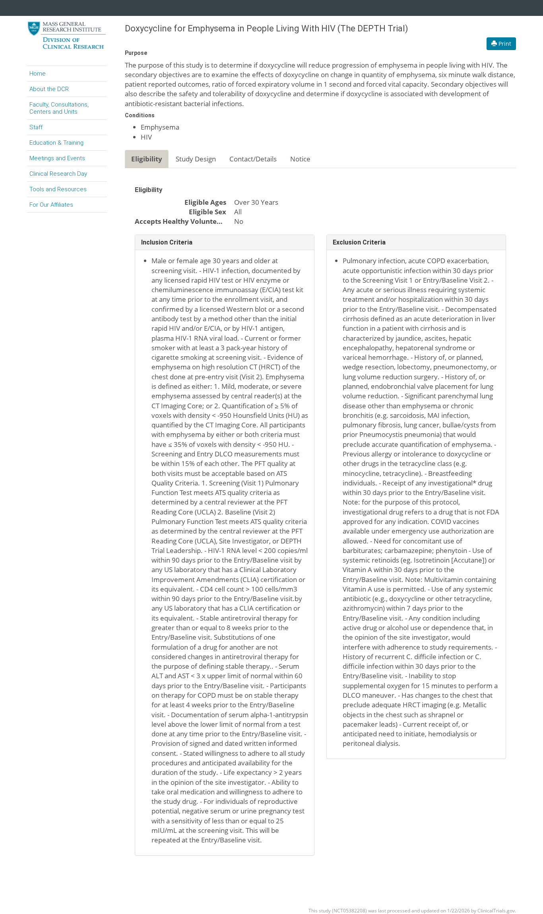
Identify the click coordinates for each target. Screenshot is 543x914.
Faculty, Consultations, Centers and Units (59, 108)
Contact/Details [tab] (253, 158)
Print (504, 43)
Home (37, 73)
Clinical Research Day (58, 173)
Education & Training (56, 142)
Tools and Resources (58, 189)
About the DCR (49, 89)
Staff (36, 127)
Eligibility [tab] (146, 158)
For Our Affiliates (51, 204)
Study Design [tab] (196, 158)
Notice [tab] (300, 158)
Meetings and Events (57, 158)
